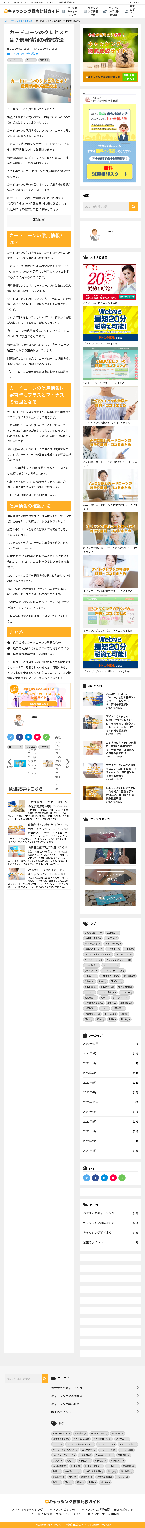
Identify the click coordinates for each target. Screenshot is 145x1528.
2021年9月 (90, 1111)
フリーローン (111, 965)
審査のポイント (132, 11)
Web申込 (111, 938)
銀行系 (125, 1019)
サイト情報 (45, 1514)
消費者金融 (92, 1014)
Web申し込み (93, 938)
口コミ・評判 (107, 992)
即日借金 (90, 987)
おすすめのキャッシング (72, 11)
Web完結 (112, 932)
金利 (112, 1019)
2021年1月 (90, 1150)
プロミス (91, 970)
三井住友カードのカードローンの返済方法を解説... (47, 804)
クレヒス (31, 60)
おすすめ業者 (93, 943)
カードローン (15, 60)
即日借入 (116, 981)
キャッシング (93, 960)
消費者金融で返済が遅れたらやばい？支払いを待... (48, 849)
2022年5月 (90, 1082)
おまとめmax (113, 943)
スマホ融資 (91, 965)
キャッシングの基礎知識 (114, 11)
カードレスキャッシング (98, 954)
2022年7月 (90, 1063)
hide (41, 219)
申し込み (110, 1014)
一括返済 (90, 976)
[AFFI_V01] (72, 1502)
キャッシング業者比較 (93, 11)
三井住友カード (110, 976)
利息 (102, 981)
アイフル (113, 949)
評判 (88, 1019)
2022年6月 (90, 1072)
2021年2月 (90, 1141)
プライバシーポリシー (70, 1514)
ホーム (29, 1514)
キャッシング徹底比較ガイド (68, 1524)
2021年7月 (90, 1131)
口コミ (89, 992)
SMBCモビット (93, 932)
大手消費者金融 (94, 1003)
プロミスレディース (113, 970)
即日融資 (107, 987)
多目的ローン (120, 997)
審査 (111, 1003)
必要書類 (118, 1008)
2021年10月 (90, 1102)
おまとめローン (94, 949)
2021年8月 (90, 1121)
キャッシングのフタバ (118, 960)
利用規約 (114, 1514)
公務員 (89, 981)
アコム (129, 949)
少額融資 (90, 1008)
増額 (104, 997)
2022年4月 (90, 1092)
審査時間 (126, 1003)
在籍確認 (90, 997)
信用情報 (44, 60)
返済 (100, 1019)
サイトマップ (135, 2)
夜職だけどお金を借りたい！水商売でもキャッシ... (48, 827)
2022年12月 (90, 1043)
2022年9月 (90, 1053)
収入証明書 (125, 987)
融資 (124, 1014)
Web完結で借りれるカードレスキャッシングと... (48, 872)
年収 (104, 1008)
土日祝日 (126, 992)
